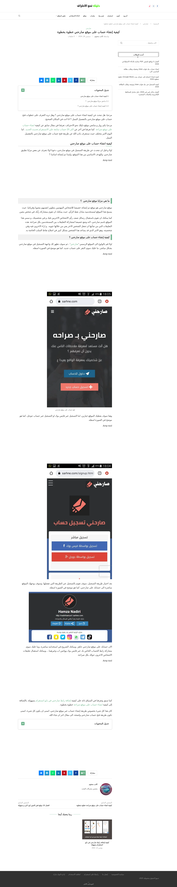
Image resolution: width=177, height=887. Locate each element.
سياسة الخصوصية (117, 874)
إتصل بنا (105, 874)
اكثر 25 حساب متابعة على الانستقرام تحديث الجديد (50, 129)
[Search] (19, 16)
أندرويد (125, 16)
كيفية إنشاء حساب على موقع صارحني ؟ (92, 106)
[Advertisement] (65, 57)
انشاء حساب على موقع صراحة (88, 704)
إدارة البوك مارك (59, 874)
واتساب (92, 16)
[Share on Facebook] (76, 80)
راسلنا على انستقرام (91, 874)
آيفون (118, 16)
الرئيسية (156, 24)
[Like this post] (82, 80)
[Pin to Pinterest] (64, 80)
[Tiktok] (149, 6)
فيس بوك (101, 16)
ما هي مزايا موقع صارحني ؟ (95, 101)
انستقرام (110, 16)
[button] (65, 853)
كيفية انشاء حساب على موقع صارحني (93, 96)
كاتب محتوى (98, 36)
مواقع (84, 16)
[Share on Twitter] (70, 80)
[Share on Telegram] (47, 80)
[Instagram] (153, 6)
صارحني (145, 24)
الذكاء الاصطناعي (74, 16)
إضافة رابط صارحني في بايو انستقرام (53, 700)
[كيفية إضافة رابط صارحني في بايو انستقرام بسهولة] (97, 829)
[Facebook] (157, 6)
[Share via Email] (41, 80)
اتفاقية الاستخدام (74, 874)
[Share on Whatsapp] (53, 80)
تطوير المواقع (61, 16)
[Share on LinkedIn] (58, 80)
